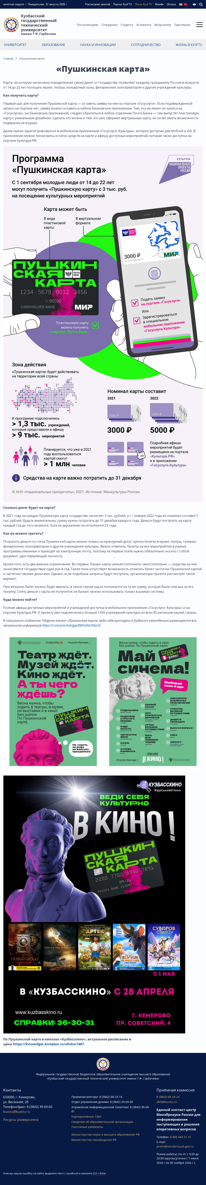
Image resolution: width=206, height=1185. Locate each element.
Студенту (127, 25)
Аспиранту (143, 25)
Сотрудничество (146, 45)
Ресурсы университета (20, 1119)
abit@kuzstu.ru (167, 1102)
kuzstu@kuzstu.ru (16, 1111)
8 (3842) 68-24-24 (168, 1097)
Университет (15, 45)
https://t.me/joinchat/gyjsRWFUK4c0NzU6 (71, 625)
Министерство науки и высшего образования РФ (105, 1134)
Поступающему (87, 25)
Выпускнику (162, 25)
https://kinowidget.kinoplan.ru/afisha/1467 (48, 1044)
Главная (8, 58)
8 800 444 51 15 (180, 1137)
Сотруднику (109, 25)
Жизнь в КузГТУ (189, 45)
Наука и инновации (98, 45)
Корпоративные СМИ (86, 1116)
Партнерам (182, 25)
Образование (53, 45)
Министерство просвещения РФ (93, 1140)
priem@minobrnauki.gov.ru (175, 1146)
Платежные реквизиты (87, 1127)
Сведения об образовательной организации (102, 1122)
